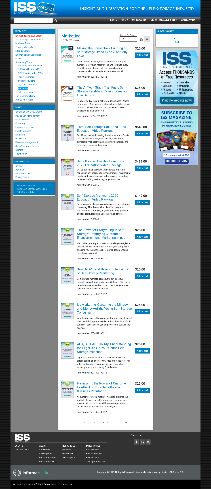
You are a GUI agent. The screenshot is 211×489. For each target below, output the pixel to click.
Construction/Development (28, 112)
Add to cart (142, 55)
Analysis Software (24, 99)
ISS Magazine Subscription (28, 55)
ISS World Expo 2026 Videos (28, 36)
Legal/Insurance (23, 131)
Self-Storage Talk (25, 192)
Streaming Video (23, 62)
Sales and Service (26, 92)
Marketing (23, 88)
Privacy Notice (22, 177)
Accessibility (19, 484)
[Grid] (141, 39)
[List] (147, 39)
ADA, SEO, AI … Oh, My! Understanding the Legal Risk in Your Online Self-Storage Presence (104, 348)
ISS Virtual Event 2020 (28, 69)
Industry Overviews (24, 127)
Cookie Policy (50, 484)
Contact (19, 166)
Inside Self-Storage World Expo (32, 189)
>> (126, 422)
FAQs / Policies (22, 173)
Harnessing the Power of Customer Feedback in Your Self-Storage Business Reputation (102, 387)
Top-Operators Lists (25, 96)
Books (18, 58)
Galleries (66, 449)
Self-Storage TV (47, 461)
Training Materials (24, 47)
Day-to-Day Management (27, 116)
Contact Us (188, 20)
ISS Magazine (45, 453)
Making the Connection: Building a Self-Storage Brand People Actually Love (102, 52)
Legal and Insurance (27, 84)
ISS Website (44, 449)
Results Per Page (127, 35)
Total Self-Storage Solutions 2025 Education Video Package (101, 129)
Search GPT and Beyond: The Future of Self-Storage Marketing (102, 271)
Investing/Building (26, 81)
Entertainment (22, 119)
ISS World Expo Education (30, 65)
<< (85, 422)
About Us (19, 169)
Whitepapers (68, 457)
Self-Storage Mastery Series (29, 39)
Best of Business (94, 453)
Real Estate (21, 138)
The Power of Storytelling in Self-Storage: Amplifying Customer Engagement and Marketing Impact (101, 234)
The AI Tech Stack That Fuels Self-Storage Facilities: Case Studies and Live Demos (103, 91)
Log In (113, 20)
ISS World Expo (22, 449)
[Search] (55, 20)
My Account (139, 20)
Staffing (19, 150)
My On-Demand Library (164, 20)
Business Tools (22, 43)
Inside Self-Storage (26, 185)
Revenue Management (26, 142)
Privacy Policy (34, 484)
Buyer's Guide (92, 457)
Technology (21, 154)
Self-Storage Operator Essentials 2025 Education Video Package (100, 163)
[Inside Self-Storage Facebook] (136, 442)
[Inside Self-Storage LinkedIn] (142, 442)
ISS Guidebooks (23, 51)
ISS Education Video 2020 (30, 73)
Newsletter (67, 453)
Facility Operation (26, 77)
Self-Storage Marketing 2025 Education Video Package (97, 197)
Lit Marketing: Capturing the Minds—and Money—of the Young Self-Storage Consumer (104, 308)
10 (122, 39)
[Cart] (176, 40)
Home (124, 20)
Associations (92, 449)
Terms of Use (65, 484)
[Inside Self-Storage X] (148, 442)
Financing (20, 123)
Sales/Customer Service (27, 146)
